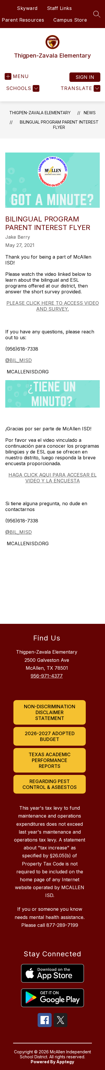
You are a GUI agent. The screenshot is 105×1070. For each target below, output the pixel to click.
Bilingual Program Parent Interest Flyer (59, 125)
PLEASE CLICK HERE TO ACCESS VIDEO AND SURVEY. (52, 306)
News (90, 112)
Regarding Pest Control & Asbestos (49, 784)
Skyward (27, 8)
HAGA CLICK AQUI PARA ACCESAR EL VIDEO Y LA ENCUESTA (52, 478)
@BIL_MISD (18, 360)
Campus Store (70, 20)
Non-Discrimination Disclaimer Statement (49, 712)
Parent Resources (23, 20)
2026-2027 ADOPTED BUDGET (50, 736)
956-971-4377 (47, 676)
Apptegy (65, 1061)
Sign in (85, 77)
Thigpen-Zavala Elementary (40, 112)
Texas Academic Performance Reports (50, 760)
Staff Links (59, 8)
